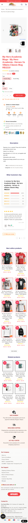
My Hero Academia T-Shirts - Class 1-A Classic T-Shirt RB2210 (7, 293)
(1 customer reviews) (14, 70)
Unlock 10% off (3, 516)
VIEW (7, 262)
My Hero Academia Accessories (14, 9)
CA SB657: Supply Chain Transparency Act (12, 463)
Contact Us (4, 476)
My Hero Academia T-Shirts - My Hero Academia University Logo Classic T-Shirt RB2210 (7, 316)
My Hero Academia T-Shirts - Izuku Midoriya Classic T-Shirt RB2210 (7, 267)
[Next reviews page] (24, 238)
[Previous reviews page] (17, 238)
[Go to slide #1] (10, 50)
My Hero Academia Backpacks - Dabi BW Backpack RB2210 (21, 340)
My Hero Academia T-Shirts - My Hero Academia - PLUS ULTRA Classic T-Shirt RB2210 (21, 268)
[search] (22, 4)
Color (3, 81)
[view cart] (26, 4)
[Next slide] (24, 30)
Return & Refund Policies (7, 474)
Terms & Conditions (6, 457)
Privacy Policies (5, 459)
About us (4, 455)
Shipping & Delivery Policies (8, 470)
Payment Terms (5, 472)
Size (3, 86)
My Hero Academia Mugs (7, 11)
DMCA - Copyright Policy (7, 461)
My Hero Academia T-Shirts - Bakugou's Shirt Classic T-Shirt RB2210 (20, 293)
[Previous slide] (3, 30)
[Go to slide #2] (18, 50)
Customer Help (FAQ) (7, 478)
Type (3, 76)
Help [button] (25, 521)
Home (2, 9)
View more (14, 351)
